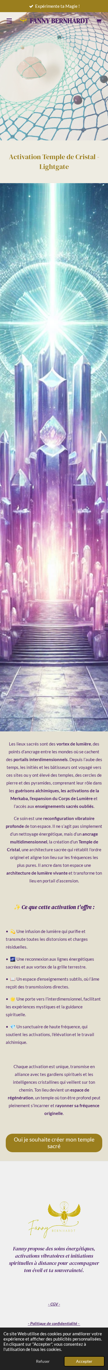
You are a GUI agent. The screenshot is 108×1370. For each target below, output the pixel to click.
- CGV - (54, 1304)
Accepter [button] (84, 1361)
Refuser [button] (43, 1361)
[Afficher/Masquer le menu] (9, 21)
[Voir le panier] (98, 21)
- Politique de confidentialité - (54, 1323)
